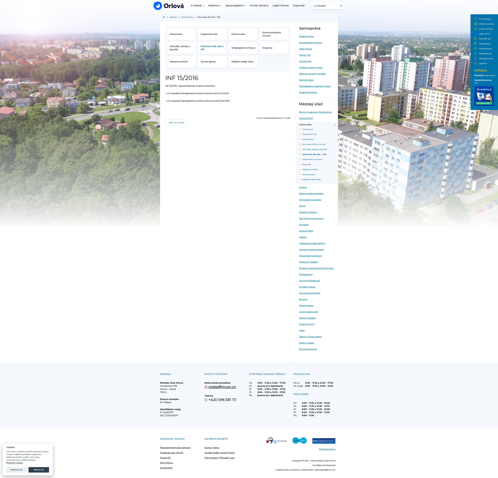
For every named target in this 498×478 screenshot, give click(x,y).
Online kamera (485, 49)
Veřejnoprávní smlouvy (243, 48)
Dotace (303, 187)
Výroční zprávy (208, 61)
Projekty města (307, 287)
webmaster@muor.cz (324, 470)
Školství (303, 299)
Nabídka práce (485, 54)
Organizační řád (209, 34)
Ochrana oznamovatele (311, 249)
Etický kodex (238, 34)
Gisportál (299, 5)
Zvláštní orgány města (311, 67)
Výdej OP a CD (306, 324)
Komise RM (305, 61)
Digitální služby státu (242, 61)
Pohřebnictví (306, 274)
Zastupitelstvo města (310, 42)
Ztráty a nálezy (306, 343)
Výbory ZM (304, 55)
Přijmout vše (39, 470)
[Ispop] (323, 441)
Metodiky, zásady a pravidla (180, 48)
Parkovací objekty (308, 262)
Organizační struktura (310, 256)
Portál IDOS (166, 468)
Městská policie (486, 58)
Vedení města (306, 36)
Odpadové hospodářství (312, 243)
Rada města (305, 49)
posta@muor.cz (222, 387)
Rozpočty (267, 48)
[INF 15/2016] (169, 6)
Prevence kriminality (309, 293)
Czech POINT (306, 118)
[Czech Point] (299, 440)
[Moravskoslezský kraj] (276, 440)
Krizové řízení (306, 231)
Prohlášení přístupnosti (324, 465)
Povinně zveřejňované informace (316, 268)
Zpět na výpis (176, 123)
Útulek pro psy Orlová (171, 453)
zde (476, 83)
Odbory (303, 237)
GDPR (302, 206)
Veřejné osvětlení (179, 61)
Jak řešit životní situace (311, 218)
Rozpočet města (308, 92)
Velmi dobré (490, 75)
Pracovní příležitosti (309, 281)
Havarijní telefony (308, 212)
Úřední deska (485, 44)
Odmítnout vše (17, 470)
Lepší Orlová (280, 5)
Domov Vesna (212, 447)
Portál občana (259, 5)
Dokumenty (187, 17)
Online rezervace (486, 24)
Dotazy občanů (486, 29)
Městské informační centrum (175, 447)
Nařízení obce (306, 80)
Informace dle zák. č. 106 (212, 48)
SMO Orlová (166, 463)
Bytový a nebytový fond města (315, 112)
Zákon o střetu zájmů (310, 337)
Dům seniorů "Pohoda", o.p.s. (220, 458)
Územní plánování (308, 312)
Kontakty (304, 225)
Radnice (213, 5)
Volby (302, 330)
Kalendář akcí (485, 39)
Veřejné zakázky (307, 318)
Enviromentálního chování (271, 34)
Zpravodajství (234, 5)
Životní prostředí (308, 349)
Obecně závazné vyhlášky (312, 74)
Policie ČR (165, 458)
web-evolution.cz (292, 470)
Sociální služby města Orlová (220, 453)
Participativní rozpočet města (314, 86)
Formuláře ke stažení (310, 200)
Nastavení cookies (14, 463)
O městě (196, 5)
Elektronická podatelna (311, 193)
